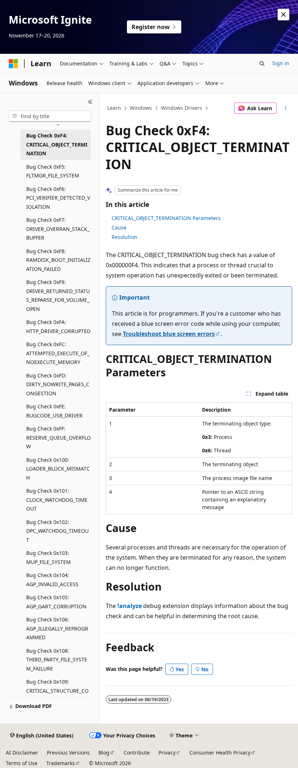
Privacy (167, 752)
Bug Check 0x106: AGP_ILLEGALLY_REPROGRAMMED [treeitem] (57, 628)
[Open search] (262, 63)
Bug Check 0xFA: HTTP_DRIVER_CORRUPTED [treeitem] (58, 327)
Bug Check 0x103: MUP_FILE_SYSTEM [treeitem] (48, 557)
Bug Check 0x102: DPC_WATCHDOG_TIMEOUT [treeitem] (57, 531)
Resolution (124, 236)
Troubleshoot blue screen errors (169, 334)
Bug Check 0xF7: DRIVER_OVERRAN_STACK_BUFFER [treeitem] (57, 228)
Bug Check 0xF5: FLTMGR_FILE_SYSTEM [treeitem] (52, 171)
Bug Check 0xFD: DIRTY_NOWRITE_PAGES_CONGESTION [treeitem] (57, 384)
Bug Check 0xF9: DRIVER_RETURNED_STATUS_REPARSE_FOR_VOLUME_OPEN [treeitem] (58, 295)
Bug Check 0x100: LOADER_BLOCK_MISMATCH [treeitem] (58, 468)
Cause (119, 227)
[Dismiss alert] (283, 14)
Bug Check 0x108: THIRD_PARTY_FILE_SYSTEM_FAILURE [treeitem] (56, 659)
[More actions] (285, 108)
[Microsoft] (13, 63)
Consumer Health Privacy (219, 752)
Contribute (137, 752)
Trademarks (60, 763)
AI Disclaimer (22, 752)
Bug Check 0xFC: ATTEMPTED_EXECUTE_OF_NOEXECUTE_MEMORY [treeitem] (57, 353)
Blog (103, 752)
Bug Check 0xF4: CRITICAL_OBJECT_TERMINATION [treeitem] (56, 144)
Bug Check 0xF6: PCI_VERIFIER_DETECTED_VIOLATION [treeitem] (58, 197)
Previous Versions (68, 752)
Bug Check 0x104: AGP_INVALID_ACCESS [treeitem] (52, 580)
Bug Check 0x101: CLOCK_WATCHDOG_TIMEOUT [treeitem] (57, 499)
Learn (114, 107)
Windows (141, 107)
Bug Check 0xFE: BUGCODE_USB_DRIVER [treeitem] (54, 411)
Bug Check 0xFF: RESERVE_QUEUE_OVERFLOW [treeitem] (58, 437)
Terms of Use (21, 763)
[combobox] (50, 116)
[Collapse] (90, 102)
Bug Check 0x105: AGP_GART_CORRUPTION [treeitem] (56, 602)
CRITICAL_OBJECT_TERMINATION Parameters (166, 218)
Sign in (280, 63)
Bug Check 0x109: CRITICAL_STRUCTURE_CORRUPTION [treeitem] (57, 690)
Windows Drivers (181, 107)
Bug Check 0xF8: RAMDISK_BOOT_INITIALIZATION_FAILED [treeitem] (58, 260)
